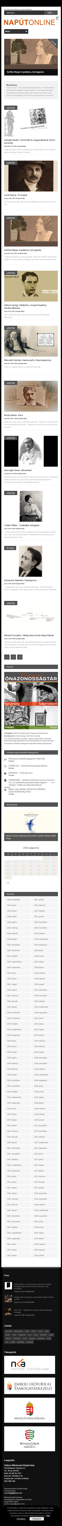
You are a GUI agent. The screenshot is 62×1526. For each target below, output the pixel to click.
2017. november (40, 1131)
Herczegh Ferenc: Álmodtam (18, 470)
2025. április (12, 990)
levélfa (51, 1335)
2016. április (39, 1238)
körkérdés (43, 1335)
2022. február (12, 1204)
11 (16, 866)
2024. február (12, 1069)
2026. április (12, 922)
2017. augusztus (40, 1148)
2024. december (13, 1012)
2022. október (12, 1159)
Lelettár (10, 107)
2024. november (13, 1018)
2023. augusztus (13, 1103)
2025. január (12, 1007)
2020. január (39, 984)
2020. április (39, 967)
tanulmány (40, 1338)
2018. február (39, 1114)
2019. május (39, 1029)
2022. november (13, 1154)
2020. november (40, 928)
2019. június (39, 1024)
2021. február (39, 911)
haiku (14, 1335)
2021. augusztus (13, 1238)
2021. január (39, 916)
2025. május (12, 984)
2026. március (12, 928)
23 (54, 870)
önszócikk (29, 1342)
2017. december (40, 1125)
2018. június (39, 1091)
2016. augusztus (40, 1216)
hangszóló (22, 1335)
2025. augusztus (13, 967)
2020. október (39, 933)
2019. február (39, 1046)
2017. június (39, 1159)
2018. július (38, 1086)
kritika (36, 1335)
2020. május (39, 962)
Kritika (10, 548)
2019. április (39, 1035)
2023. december (13, 1080)
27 (31, 873)
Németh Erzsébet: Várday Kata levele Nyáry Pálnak (29, 635)
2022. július (11, 1176)
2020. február (39, 979)
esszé (47, 1331)
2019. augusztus (40, 1012)
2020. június (39, 956)
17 (8, 870)
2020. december (40, 922)
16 (54, 866)
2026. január (12, 939)
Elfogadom (36, 1518)
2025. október (12, 956)
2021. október (12, 1227)
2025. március (12, 995)
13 (31, 866)
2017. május (39, 1165)
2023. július (11, 1108)
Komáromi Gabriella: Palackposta (20, 580)
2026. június (12, 911)
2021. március (39, 905)
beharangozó (18, 1331)
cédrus (33, 1331)
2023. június (12, 1114)
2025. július (11, 973)
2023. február (12, 1137)
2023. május (12, 1120)
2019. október (39, 1001)
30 (54, 873)
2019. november (40, 995)
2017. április (39, 1171)
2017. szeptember (41, 1142)
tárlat (48, 1338)
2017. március (39, 1176)
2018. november (40, 1063)
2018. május (39, 1097)
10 (8, 866)
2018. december (40, 1058)
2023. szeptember (14, 1097)
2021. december (13, 1216)
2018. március (39, 1108)
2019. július (38, 1018)
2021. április (39, 899)
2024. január (12, 1075)
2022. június (12, 1182)
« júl (7, 883)
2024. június (12, 1046)
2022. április (12, 1193)
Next (54, 60)
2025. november (13, 950)
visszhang (20, 1342)
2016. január (39, 1255)
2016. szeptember (41, 1210)
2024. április (12, 1058)
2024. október (12, 1024)
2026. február (12, 933)
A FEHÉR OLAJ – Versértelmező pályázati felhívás (28, 766)
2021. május (12, 1255)
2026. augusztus (13, 899)
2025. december (13, 945)
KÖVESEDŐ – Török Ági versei (21, 773)
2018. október (39, 1069)
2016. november (40, 1199)
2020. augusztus (40, 945)
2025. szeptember (14, 962)
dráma (40, 1331)
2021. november (13, 1221)
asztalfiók (8, 1331)
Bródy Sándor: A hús (13, 415)
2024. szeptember (14, 1029)
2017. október (39, 1137)
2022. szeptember (14, 1165)
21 (39, 870)
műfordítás (17, 1338)
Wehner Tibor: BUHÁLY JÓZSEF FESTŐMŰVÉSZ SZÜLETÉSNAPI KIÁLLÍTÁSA (27, 790)
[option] (31, 825)
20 (31, 870)
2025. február (12, 1001)
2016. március (39, 1244)
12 (23, 866)
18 (16, 870)
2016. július (38, 1221)
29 (46, 873)
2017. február (39, 1182)
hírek (29, 1335)
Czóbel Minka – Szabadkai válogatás (22, 525)
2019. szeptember (41, 1007)
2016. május (39, 1233)
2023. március (12, 1131)
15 (46, 866)
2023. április (12, 1125)
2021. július (11, 1244)
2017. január (39, 1188)
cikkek (27, 1331)
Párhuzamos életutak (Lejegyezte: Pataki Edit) (27, 758)
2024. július (11, 1041)
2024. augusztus (13, 1035)
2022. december (13, 1148)
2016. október (39, 1204)
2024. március (12, 1063)
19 (23, 870)
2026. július (11, 905)
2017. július (38, 1154)
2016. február (39, 1250)
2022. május (12, 1188)
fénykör (7, 1335)
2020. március (39, 973)
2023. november (13, 1086)
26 (23, 873)
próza (25, 1338)
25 (16, 873)
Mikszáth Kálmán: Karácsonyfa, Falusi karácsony (27, 360)
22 (46, 870)
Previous (7, 60)
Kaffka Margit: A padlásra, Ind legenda (25, 72)
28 (39, 873)
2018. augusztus (40, 1080)
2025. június (12, 979)
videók (13, 1342)
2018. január (39, 1120)
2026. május (12, 916)
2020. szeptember (41, 939)
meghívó (8, 1338)
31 (8, 877)
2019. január (39, 1052)
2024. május (12, 1052)
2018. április (39, 1103)
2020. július (38, 950)
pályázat (32, 1338)
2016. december (40, 1193)
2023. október (12, 1091)
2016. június (39, 1227)
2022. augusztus (13, 1171)
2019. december (40, 990)
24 (8, 873)
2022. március (12, 1199)
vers (6, 1342)
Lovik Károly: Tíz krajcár (15, 195)
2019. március (39, 1041)
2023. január (12, 1142)
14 (39, 866)
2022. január (12, 1210)
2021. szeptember (14, 1233)
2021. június (12, 1250)
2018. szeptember (41, 1075)
